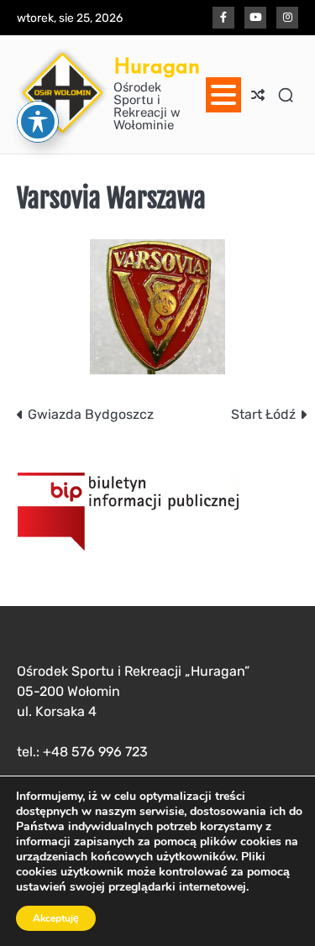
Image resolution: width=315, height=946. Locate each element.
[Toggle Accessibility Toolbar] (38, 122)
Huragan (156, 65)
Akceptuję (56, 918)
